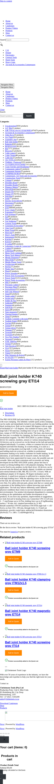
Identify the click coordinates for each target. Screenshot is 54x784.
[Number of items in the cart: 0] (1, 365)
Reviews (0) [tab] (10, 415)
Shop (8, 33)
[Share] (6, 733)
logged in (14, 532)
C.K (7, 50)
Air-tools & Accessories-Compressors (20, 65)
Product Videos (12, 28)
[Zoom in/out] (1, 733)
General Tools (11, 57)
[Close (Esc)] (9, 733)
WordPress (20, 724)
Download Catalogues (9, 703)
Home (8, 21)
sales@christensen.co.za (9, 699)
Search (3, 40)
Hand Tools (10, 60)
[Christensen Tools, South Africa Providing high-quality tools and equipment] (27, 10)
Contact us (10, 35)
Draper (8, 53)
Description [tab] (9, 413)
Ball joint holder (11, 368)
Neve (2, 724)
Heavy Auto (10, 62)
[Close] (6, 572)
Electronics (10, 55)
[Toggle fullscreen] (4, 733)
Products (9, 31)
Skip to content (6, 1)
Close (2, 110)
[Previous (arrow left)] (1, 735)
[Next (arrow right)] (4, 735)
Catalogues (10, 26)
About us (9, 23)
